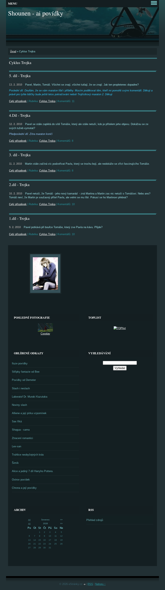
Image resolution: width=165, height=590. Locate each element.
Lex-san (16, 446)
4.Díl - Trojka (19, 115)
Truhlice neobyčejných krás (28, 454)
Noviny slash (19, 404)
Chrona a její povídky (24, 487)
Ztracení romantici (22, 438)
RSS (90, 584)
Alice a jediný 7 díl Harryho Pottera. (32, 471)
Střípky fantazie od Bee (25, 371)
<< (29, 520)
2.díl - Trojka (19, 184)
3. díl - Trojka (20, 154)
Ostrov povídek (21, 479)
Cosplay (45, 333)
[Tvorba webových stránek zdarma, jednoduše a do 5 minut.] (84, 584)
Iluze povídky (20, 363)
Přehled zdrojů (94, 520)
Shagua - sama (21, 429)
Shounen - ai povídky (35, 13)
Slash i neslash (21, 388)
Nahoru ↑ (100, 584)
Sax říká (17, 421)
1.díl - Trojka (19, 218)
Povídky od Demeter (24, 379)
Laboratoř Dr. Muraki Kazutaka (29, 396)
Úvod (13, 51)
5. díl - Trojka (20, 75)
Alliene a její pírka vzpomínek (29, 413)
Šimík (15, 462)
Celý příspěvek (18, 101)
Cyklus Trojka (47, 101)
